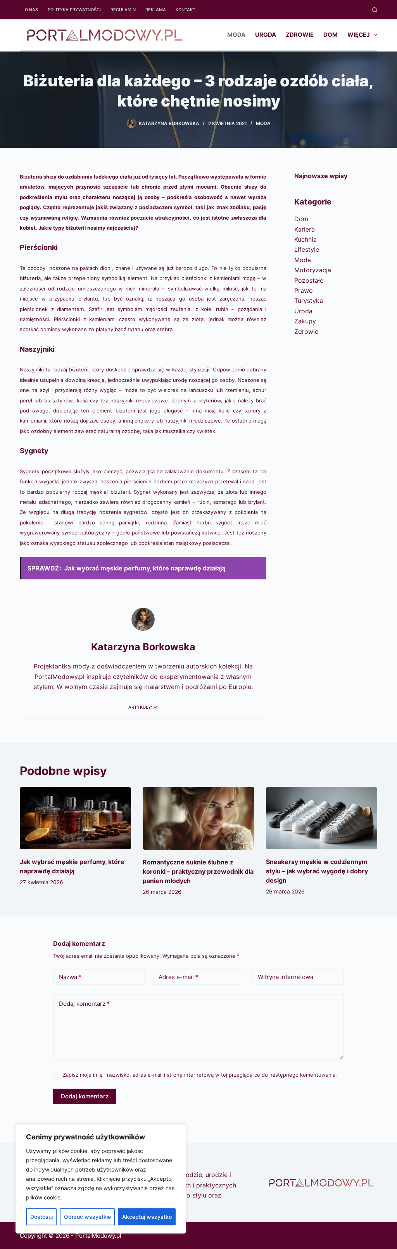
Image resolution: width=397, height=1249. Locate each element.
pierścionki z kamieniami (210, 278)
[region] (101, 1179)
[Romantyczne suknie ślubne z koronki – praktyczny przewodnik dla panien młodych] (198, 818)
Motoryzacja (312, 270)
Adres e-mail (178, 977)
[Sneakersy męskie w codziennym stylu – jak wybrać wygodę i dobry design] (321, 818)
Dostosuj (41, 1216)
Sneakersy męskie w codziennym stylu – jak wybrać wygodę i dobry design (317, 871)
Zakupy (305, 321)
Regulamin (123, 9)
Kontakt (185, 9)
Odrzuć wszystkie (87, 1216)
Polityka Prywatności (74, 9)
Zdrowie (300, 34)
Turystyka (308, 300)
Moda (236, 34)
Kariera (304, 229)
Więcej (358, 34)
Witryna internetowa (285, 977)
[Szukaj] (374, 9)
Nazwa (70, 977)
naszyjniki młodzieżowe (139, 400)
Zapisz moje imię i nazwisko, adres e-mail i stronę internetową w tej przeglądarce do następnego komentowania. (200, 1075)
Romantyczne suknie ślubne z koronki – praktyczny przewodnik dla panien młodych (198, 871)
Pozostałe (308, 280)
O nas (31, 9)
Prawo (303, 290)
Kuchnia (305, 239)
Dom (330, 34)
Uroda (265, 34)
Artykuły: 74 (143, 707)
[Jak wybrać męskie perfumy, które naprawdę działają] (75, 818)
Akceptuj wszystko (147, 1216)
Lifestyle (306, 249)
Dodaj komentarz (84, 1003)
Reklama (155, 9)
